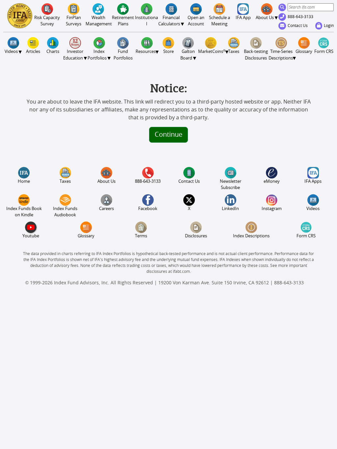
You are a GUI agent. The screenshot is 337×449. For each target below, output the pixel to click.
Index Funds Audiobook (65, 212)
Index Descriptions (251, 236)
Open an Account (196, 21)
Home (24, 181)
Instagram (272, 209)
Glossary (304, 52)
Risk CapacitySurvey (47, 21)
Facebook (147, 209)
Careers (106, 209)
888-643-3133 (300, 17)
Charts (52, 52)
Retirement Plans (123, 21)
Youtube (30, 236)
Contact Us (298, 26)
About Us (106, 181)
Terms (141, 236)
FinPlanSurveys (73, 21)
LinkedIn (230, 209)
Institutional (146, 21)
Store (168, 52)
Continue (168, 134)
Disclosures (196, 236)
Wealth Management (98, 21)
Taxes (233, 52)
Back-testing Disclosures (256, 55)
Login (329, 26)
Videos (313, 209)
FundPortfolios (123, 55)
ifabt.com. (182, 271)
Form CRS (323, 52)
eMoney (272, 181)
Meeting (219, 21)
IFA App (243, 18)
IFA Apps (313, 181)
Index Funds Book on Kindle (24, 212)
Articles (33, 52)
